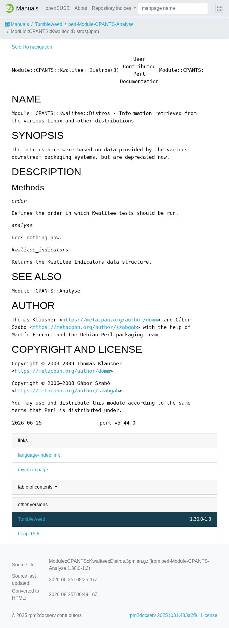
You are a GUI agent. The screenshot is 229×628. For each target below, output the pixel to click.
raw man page (33, 469)
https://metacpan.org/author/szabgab (85, 327)
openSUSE (58, 8)
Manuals (19, 24)
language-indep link (39, 455)
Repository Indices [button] (112, 8)
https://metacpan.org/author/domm (110, 320)
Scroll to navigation (32, 46)
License (209, 615)
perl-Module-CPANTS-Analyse (101, 24)
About (81, 8)
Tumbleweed (48, 24)
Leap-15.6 (28, 533)
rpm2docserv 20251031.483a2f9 (163, 615)
